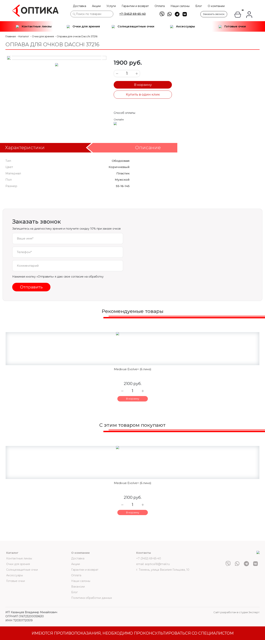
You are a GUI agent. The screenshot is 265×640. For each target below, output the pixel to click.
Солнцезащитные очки (135, 26)
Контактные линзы (36, 26)
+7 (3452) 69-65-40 (132, 14)
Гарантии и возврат (135, 6)
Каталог (12, 553)
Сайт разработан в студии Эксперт (236, 612)
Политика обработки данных (91, 598)
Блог (198, 6)
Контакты (143, 553)
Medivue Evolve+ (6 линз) (132, 369)
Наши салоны (180, 6)
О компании (216, 6)
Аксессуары (185, 26)
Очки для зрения (86, 26)
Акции (96, 6)
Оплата (160, 6)
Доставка (79, 6)
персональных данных (27, 280)
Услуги (111, 6)
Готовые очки (235, 26)
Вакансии (78, 586)
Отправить (31, 287)
